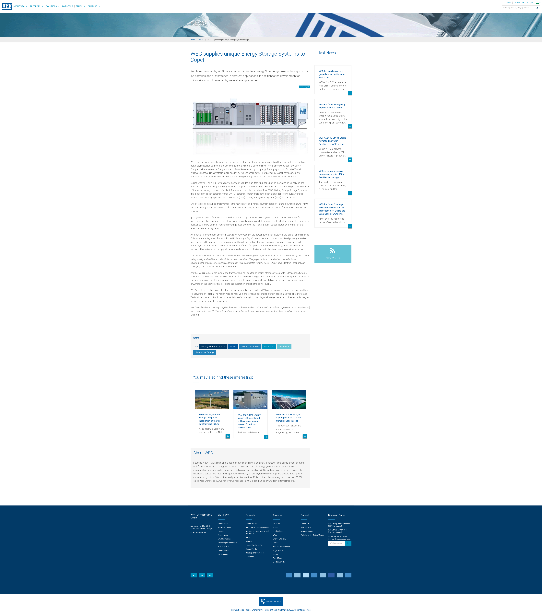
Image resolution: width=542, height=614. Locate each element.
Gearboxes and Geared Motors (257, 527)
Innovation (284, 346)
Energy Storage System (213, 346)
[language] (538, 3)
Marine (275, 527)
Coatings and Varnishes (255, 553)
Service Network (307, 531)
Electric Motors (251, 524)
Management (223, 535)
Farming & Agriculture (281, 547)
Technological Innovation (228, 543)
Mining (275, 554)
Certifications (223, 554)
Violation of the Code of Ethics (312, 535)
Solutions (51, 6)
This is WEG (223, 524)
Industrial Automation (254, 545)
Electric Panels (251, 549)
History (221, 531)
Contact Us (305, 524)
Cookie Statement (253, 610)
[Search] (537, 8)
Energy (275, 543)
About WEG (19, 6)
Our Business (223, 550)
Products (35, 6)
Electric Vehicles (279, 562)
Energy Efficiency (279, 539)
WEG (6, 6)
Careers (517, 3)
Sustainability (223, 547)
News (509, 3)
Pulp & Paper (277, 558)
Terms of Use (269, 610)
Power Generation (250, 346)
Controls (249, 541)
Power (233, 346)
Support (92, 6)
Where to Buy (306, 527)
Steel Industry (278, 531)
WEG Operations (224, 539)
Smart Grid (269, 346)
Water (275, 535)
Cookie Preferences (273, 601)
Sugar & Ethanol (279, 550)
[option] (212, 412)
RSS (279, 610)
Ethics (79, 6)
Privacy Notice (237, 610)
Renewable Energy (204, 352)
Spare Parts (250, 557)
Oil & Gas (276, 524)
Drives (248, 538)
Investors (67, 6)
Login (530, 3)
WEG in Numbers (224, 527)
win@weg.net (201, 532)
